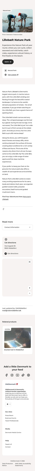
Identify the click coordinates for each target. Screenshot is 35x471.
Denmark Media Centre (13, 432)
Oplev (7, 62)
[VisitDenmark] (11, 384)
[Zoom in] (29, 288)
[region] (17, 277)
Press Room (9, 415)
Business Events (10, 418)
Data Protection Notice (7, 464)
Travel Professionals (11, 421)
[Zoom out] (29, 293)
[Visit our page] (12, 375)
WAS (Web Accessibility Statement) (23, 464)
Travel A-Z (8, 444)
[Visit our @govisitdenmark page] (23, 375)
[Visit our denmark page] (6, 375)
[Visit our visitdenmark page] (17, 375)
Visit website (12, 75)
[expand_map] (30, 262)
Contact (8, 447)
